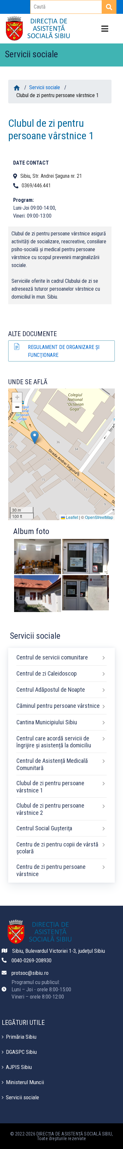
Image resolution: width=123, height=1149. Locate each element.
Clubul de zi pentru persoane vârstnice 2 (50, 809)
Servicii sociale (44, 87)
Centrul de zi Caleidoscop (46, 673)
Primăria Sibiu (21, 1036)
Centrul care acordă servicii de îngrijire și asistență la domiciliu (53, 742)
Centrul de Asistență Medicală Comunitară (52, 764)
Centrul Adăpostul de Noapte (50, 689)
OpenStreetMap (99, 517)
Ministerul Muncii (25, 1082)
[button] (35, 437)
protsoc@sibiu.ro (30, 973)
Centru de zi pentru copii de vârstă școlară (57, 848)
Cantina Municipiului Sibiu (46, 722)
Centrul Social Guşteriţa (44, 828)
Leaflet (71, 517)
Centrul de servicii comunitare (52, 657)
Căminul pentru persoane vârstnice (58, 705)
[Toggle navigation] (105, 29)
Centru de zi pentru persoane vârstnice (51, 870)
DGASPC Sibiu (21, 1052)
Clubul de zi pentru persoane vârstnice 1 (50, 787)
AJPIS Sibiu (19, 1067)
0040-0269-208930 (31, 960)
